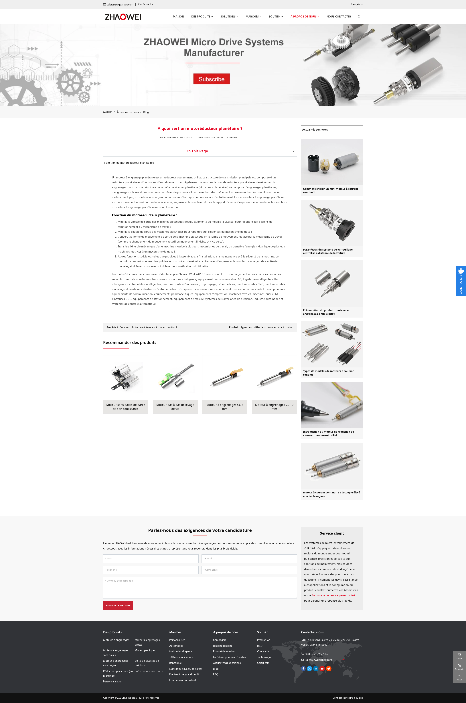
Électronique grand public (184, 674)
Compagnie (219, 640)
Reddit (328, 668)
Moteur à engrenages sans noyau (115, 663)
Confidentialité (341, 698)
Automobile (176, 646)
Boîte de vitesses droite (149, 671)
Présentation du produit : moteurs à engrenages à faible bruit (326, 312)
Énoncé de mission (224, 651)
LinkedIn (315, 668)
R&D (259, 646)
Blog (215, 669)
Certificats (263, 663)
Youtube (322, 668)
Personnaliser (177, 640)
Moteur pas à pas (145, 650)
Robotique (175, 663)
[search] (359, 16)
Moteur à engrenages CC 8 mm (224, 407)
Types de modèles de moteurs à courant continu (267, 327)
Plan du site (356, 698)
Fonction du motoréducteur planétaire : (129, 163)
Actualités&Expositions (227, 663)
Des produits (200, 16)
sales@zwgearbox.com (120, 5)
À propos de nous (304, 16)
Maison (178, 16)
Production (263, 640)
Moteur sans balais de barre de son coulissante (125, 407)
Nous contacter (339, 16)
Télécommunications (181, 657)
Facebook (303, 668)
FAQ (215, 674)
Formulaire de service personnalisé (333, 595)
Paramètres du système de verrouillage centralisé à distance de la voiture (328, 251)
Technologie (264, 657)
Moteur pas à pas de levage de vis (175, 407)
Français (355, 4)
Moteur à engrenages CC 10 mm (274, 407)
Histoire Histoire (222, 646)
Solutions (228, 16)
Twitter (309, 668)
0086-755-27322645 (316, 654)
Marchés (252, 16)
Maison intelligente (180, 651)
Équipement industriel (182, 680)
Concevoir (263, 651)
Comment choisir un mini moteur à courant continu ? (148, 327)
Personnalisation (112, 682)
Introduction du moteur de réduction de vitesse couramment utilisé (328, 433)
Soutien (274, 16)
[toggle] (293, 151)
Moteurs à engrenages (116, 640)
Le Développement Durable (229, 657)
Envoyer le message (118, 606)
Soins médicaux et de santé (185, 669)
